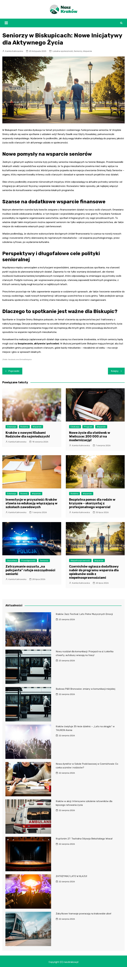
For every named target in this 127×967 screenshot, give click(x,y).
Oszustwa (12, 560)
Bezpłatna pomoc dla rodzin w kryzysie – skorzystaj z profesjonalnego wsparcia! (92, 503)
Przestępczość (28, 560)
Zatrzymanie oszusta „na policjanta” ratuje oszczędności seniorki (30, 570)
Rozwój (23, 493)
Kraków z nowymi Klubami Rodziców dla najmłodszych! (28, 434)
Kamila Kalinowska (14, 51)
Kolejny (114, 371)
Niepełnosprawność (80, 560)
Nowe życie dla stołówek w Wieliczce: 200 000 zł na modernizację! (89, 436)
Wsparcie (87, 51)
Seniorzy (78, 51)
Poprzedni (14, 371)
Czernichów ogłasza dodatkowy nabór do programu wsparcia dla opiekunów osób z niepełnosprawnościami (94, 572)
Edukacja (11, 427)
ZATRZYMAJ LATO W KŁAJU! (71, 876)
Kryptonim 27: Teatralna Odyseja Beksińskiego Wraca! (84, 838)
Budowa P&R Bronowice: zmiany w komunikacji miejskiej (85, 688)
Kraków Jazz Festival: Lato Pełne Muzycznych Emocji (84, 614)
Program (88, 427)
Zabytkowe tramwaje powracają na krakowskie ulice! (83, 913)
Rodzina (24, 427)
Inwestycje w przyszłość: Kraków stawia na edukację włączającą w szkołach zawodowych (31, 503)
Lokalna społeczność (63, 51)
